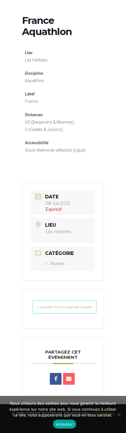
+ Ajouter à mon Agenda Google (64, 307)
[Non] (119, 414)
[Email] (69, 379)
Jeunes (57, 263)
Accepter (64, 424)
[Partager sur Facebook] (56, 379)
